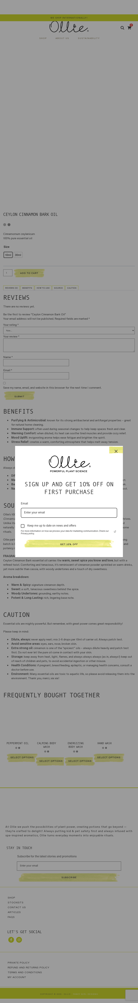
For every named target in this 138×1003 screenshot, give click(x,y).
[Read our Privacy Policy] (115, 531)
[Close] (116, 450)
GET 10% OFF (69, 544)
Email (24, 503)
